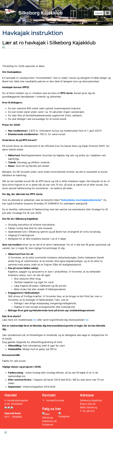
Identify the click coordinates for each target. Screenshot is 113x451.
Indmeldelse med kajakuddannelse (81, 199)
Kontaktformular (55, 400)
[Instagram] (64, 419)
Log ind (98, 13)
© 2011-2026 (11, 447)
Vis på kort (88, 410)
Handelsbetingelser (17, 400)
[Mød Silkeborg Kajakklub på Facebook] (49, 419)
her (35, 319)
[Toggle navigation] (107, 13)
